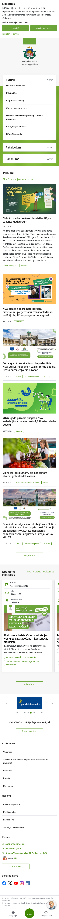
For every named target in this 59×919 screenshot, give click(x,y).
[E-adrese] (7, 858)
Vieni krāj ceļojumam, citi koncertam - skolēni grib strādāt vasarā (26, 474)
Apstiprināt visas (43, 28)
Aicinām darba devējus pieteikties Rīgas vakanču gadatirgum (27, 220)
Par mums (8, 786)
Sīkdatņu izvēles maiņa (13, 827)
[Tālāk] (53, 703)
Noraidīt (15, 28)
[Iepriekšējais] (6, 703)
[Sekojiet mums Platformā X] (10, 883)
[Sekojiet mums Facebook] (4, 883)
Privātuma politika (11, 804)
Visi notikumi (29, 684)
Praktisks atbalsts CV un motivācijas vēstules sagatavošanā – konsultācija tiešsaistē (26, 639)
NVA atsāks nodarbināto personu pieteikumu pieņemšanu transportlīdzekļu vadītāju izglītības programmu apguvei (28, 312)
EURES (18, 376)
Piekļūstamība (9, 812)
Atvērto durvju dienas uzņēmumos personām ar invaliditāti (25, 761)
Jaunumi (24, 265)
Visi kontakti (15, 866)
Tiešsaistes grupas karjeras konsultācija (21, 657)
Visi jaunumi (29, 555)
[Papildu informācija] (23, 844)
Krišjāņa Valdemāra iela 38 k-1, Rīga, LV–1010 (26, 853)
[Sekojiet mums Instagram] (22, 883)
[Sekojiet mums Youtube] (16, 883)
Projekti (6, 778)
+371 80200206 (13, 844)
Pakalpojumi (14, 147)
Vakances (7, 752)
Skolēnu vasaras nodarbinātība (27, 482)
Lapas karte (8, 819)
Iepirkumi (7, 770)
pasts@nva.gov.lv (13, 848)
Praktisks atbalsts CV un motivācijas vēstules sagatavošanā (22, 663)
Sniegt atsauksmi (29, 731)
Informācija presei (32, 376)
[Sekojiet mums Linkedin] (28, 883)
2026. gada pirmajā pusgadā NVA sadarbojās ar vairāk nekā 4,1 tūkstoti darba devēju (29, 421)
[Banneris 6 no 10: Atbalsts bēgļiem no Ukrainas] (29, 703)
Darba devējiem (10, 265)
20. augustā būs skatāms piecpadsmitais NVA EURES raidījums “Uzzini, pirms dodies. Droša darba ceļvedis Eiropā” (29, 367)
